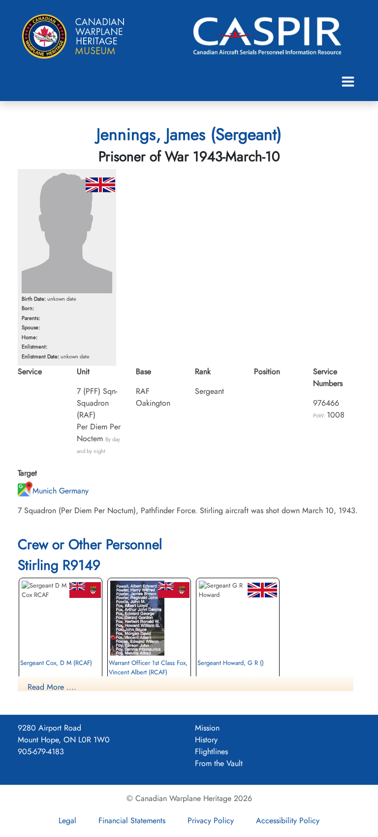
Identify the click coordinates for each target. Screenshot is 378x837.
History (206, 739)
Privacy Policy (211, 820)
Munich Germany (60, 490)
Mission (207, 727)
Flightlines (211, 751)
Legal (67, 820)
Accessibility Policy (287, 820)
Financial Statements (131, 820)
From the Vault (219, 763)
